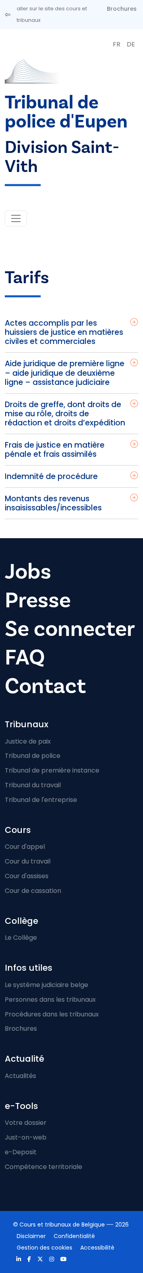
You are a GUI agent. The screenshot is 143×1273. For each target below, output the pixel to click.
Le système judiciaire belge (46, 984)
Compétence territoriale (43, 1166)
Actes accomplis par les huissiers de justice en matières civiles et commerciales (64, 332)
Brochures (122, 9)
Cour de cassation (33, 890)
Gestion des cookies (44, 1248)
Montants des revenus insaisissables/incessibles (53, 503)
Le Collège (21, 937)
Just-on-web (25, 1137)
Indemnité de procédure (51, 476)
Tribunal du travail (33, 785)
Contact (45, 685)
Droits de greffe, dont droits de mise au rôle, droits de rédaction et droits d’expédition (65, 413)
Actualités (20, 1075)
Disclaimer (31, 1236)
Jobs (28, 571)
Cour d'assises (26, 876)
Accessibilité (97, 1248)
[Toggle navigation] (16, 218)
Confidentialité (74, 1236)
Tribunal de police (32, 755)
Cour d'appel (25, 846)
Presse (38, 600)
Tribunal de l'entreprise (41, 799)
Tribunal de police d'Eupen (66, 112)
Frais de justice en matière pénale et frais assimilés (54, 450)
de (131, 44)
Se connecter (70, 628)
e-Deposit (21, 1152)
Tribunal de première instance (52, 770)
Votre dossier (25, 1122)
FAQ (25, 657)
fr (116, 44)
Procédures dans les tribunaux (52, 1014)
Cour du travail (27, 861)
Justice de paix (28, 741)
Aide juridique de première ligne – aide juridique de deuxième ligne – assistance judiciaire (64, 372)
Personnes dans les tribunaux (50, 999)
